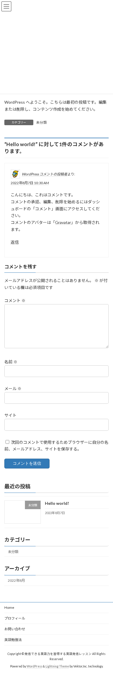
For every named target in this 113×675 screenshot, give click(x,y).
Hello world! (57, 503)
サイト (10, 415)
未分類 (41, 122)
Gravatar (63, 222)
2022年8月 (16, 580)
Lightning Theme (57, 666)
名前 (10, 361)
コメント (14, 300)
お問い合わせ (14, 629)
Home (9, 607)
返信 (15, 242)
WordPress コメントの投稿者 (44, 174)
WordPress (34, 666)
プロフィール (14, 618)
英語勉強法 (13, 640)
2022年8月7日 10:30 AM (30, 183)
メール (12, 388)
